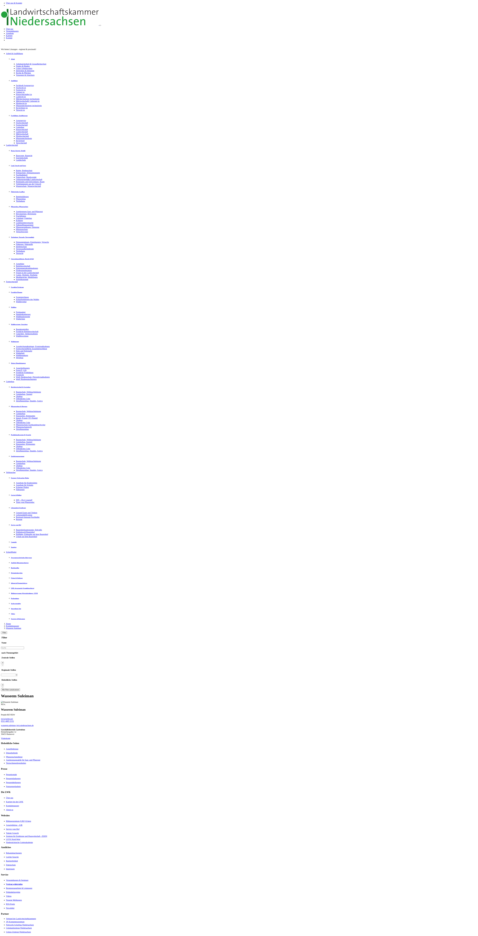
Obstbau (19, 396)
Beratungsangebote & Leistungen (19, 888)
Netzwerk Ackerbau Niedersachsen (20, 925)
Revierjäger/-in (22, 108)
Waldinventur (21, 302)
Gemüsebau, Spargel (24, 394)
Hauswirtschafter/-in (24, 94)
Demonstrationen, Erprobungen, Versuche (32, 242)
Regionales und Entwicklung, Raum (30, 182)
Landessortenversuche (24, 223)
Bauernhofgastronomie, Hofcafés (29, 530)
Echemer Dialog (22, 487)
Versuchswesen (22, 232)
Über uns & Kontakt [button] (14, 3)
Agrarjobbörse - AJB (14, 825)
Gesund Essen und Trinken (26, 513)
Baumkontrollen (22, 329)
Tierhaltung (20, 201)
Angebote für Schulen (24, 485)
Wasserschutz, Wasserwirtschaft (28, 186)
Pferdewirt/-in (21, 103)
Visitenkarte (5, 738)
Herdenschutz (21, 247)
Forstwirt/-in (21, 90)
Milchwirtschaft (22, 134)
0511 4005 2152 (7, 721)
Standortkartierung (23, 314)
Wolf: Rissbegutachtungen (26, 379)
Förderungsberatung (24, 270)
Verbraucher (11, 472)
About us (9, 810)
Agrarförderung (12, 749)
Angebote (10, 33)
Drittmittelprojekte (13, 892)
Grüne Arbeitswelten (24, 68)
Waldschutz (20, 319)
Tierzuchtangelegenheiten (16, 763)
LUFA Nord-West (13, 839)
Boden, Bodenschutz (24, 170)
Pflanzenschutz (22, 229)
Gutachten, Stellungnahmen (27, 334)
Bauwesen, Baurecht (24, 156)
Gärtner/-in (20, 92)
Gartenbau (20, 127)
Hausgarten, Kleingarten (25, 416)
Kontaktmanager (12, 626)
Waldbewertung (22, 336)
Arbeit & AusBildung (14, 53)
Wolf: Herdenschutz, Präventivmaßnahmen (33, 377)
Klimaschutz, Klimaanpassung (28, 173)
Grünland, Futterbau (24, 218)
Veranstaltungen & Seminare (17, 880)
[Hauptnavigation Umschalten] (100, 25)
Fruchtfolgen (21, 216)
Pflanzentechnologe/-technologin (29, 106)
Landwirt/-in (21, 97)
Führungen (20, 490)
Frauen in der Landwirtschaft (27, 273)
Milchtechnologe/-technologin (27, 99)
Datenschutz (11, 865)
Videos (8, 896)
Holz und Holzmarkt (24, 351)
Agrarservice (21, 120)
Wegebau (19, 358)
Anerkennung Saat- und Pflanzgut (29, 212)
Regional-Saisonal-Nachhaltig (27, 517)
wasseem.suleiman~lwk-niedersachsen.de (17, 725)
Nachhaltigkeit (21, 175)
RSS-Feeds (10, 904)
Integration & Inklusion (25, 71)
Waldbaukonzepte (23, 317)
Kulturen (19, 220)
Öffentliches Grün (23, 399)
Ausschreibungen (23, 368)
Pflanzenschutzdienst (14, 757)
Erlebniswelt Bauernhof (25, 532)
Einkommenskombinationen (27, 268)
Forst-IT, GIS (21, 370)
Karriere (9, 36)
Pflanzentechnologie (24, 138)
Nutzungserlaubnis (13, 786)
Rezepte (19, 519)
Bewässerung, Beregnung (26, 214)
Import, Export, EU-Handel (27, 418)
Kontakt (9, 38)
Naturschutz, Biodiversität (26, 177)
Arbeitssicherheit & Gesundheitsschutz (31, 64)
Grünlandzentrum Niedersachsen (19, 928)
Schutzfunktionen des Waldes (27, 299)
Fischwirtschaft (22, 123)
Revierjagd (20, 141)
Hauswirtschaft (22, 129)
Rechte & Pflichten (23, 73)
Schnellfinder (11, 552)
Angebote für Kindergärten (26, 483)
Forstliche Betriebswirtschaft (27, 331)
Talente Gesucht (12, 833)
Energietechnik (22, 158)
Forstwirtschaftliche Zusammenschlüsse (31, 349)
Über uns (9, 29)
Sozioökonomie (22, 279)
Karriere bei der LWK (14, 802)
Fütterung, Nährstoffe (24, 244)
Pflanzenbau (21, 199)
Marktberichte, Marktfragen (27, 277)
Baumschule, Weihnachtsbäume (28, 392)
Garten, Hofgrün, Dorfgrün (26, 275)
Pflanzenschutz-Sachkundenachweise (30, 425)
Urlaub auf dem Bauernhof (26, 537)
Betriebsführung (22, 197)
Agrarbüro (20, 264)
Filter (4, 633)
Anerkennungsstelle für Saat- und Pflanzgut (23, 760)
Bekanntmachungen (14, 853)
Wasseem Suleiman (13, 628)
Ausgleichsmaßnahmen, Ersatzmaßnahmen (33, 346)
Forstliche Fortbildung (24, 373)
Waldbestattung (22, 355)
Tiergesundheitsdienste (25, 249)
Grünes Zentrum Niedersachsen (18, 932)
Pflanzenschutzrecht (24, 427)
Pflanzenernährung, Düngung (27, 227)
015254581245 (7, 719)
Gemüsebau (20, 414)
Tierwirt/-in (20, 110)
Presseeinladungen (13, 778)
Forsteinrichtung (22, 297)
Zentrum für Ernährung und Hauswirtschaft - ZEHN (26, 836)
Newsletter (10, 908)
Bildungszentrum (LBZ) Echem (18, 821)
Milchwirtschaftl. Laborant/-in (27, 101)
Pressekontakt (11, 774)
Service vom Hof (12, 829)
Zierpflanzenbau (22, 429)
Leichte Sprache (12, 857)
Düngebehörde (12, 753)
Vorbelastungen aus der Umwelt (28, 184)
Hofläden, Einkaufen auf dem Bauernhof (32, 534)
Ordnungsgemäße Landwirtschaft (29, 179)
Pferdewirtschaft (22, 136)
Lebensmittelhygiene (24, 515)
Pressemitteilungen (13, 782)
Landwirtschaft (22, 132)
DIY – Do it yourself (24, 500)
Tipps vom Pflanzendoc (25, 502)
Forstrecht (20, 375)
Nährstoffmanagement (24, 225)
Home (8, 624)
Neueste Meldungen (14, 900)
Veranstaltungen (12, 31)
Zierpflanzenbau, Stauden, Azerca (29, 401)
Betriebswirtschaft (23, 266)
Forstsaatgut (20, 312)
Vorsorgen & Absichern (25, 75)
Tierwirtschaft (21, 143)
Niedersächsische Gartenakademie (19, 842)
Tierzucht (19, 253)
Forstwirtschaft (22, 125)
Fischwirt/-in (21, 88)
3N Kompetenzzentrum (15, 922)
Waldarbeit (20, 353)
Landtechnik (21, 160)
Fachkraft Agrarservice (25, 85)
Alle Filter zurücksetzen (10, 690)
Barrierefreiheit (12, 861)
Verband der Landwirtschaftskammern (21, 919)
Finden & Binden (23, 66)
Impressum (10, 869)
